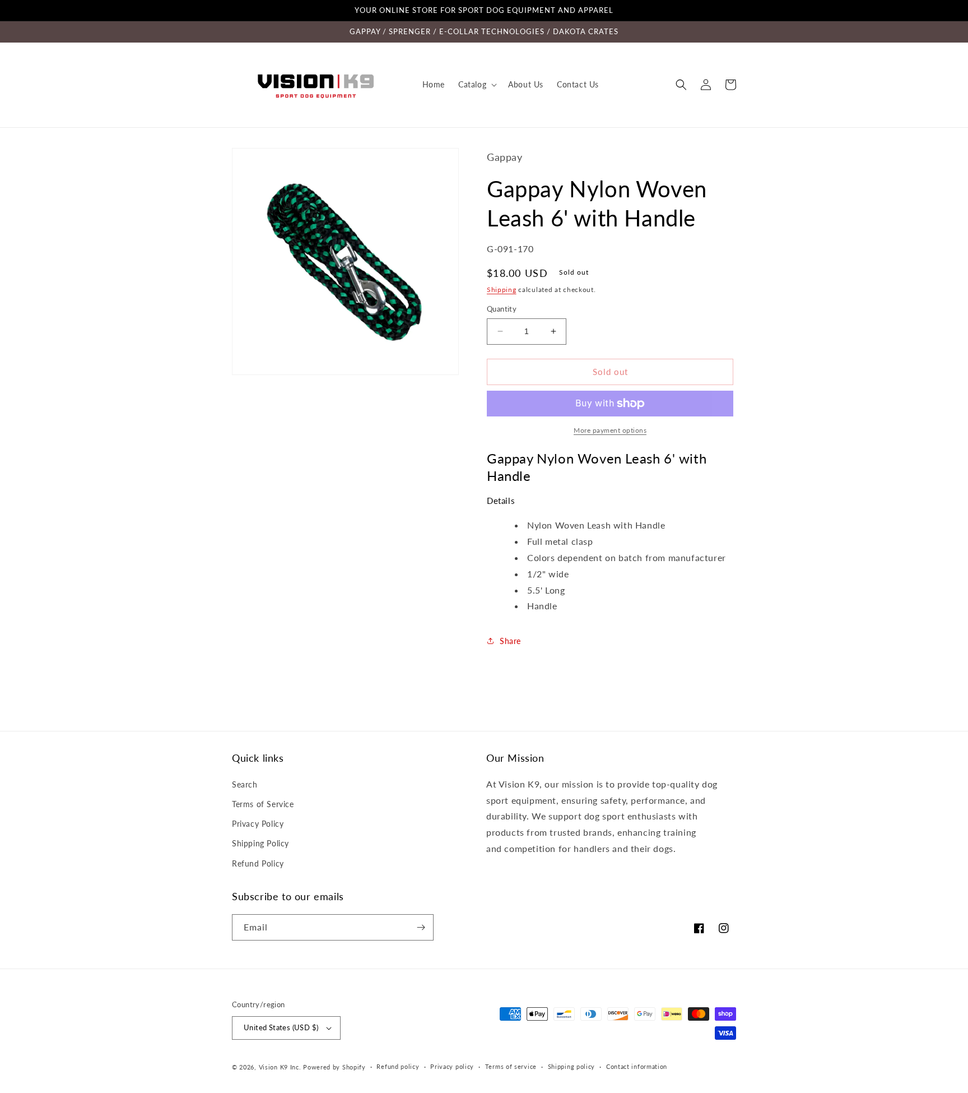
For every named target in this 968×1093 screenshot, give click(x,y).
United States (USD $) (281, 1027)
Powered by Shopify (334, 1067)
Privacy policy (452, 1066)
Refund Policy (258, 863)
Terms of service (511, 1066)
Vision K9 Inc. (280, 1067)
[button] (476, 84)
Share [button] (510, 641)
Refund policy (397, 1066)
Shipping (501, 289)
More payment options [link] (610, 430)
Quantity (501, 308)
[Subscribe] (420, 927)
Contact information (636, 1066)
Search (245, 784)
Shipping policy (571, 1066)
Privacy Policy (257, 823)
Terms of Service (263, 804)
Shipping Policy (260, 843)
